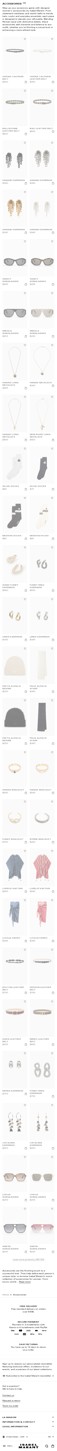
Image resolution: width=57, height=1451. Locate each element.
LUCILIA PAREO (11, 938)
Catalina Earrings (8, 1144)
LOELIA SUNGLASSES (10, 1196)
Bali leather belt (41, 129)
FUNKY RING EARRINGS (37, 586)
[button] (46, 1446)
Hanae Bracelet (13, 790)
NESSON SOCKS (11, 536)
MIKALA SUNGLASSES (10, 332)
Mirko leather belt (39, 1040)
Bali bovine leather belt (11, 1398)
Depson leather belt (40, 988)
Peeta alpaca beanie (11, 687)
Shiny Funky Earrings (10, 586)
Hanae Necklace (41, 383)
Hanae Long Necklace (10, 384)
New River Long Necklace (40, 436)
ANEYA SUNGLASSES (10, 1248)
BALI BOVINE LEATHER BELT (11, 130)
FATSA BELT (37, 1397)
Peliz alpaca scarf (38, 687)
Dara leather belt (11, 1040)
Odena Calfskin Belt (12, 78)
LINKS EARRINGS (12, 637)
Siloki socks (10, 486)
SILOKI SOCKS (38, 486)
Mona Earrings (12, 1091)
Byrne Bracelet (40, 839)
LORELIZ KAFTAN (12, 889)
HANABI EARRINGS (13, 180)
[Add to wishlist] (25, 39)
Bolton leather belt (13, 988)
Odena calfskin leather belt (40, 78)
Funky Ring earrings (37, 1092)
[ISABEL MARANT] (28, 1446)
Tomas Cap (9, 1298)
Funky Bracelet (13, 839)
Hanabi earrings (41, 180)
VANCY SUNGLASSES (10, 280)
